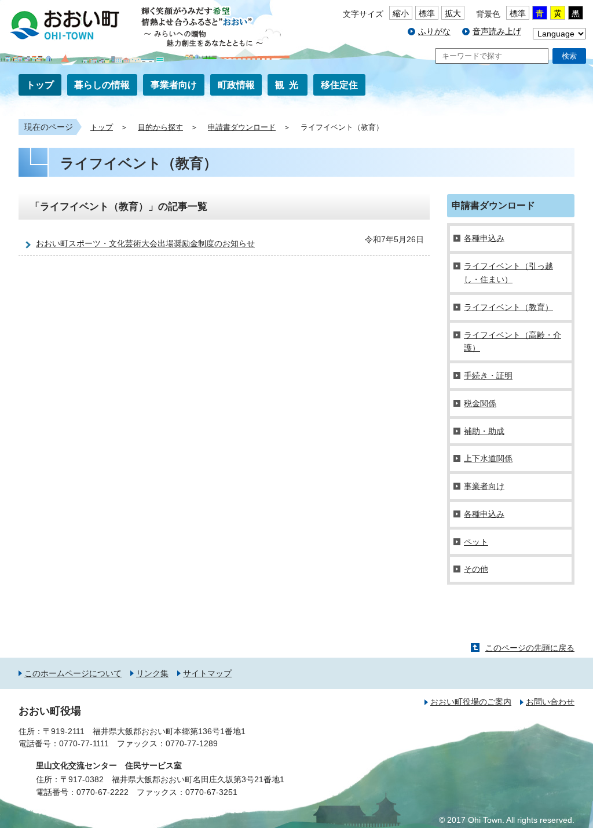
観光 (289, 85)
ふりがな (434, 31)
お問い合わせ (550, 701)
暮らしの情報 (102, 85)
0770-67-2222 (102, 792)
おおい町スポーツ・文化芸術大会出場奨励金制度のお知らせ (145, 243)
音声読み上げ (497, 31)
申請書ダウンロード (242, 127)
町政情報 (236, 85)
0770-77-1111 (84, 743)
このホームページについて (73, 673)
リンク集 (152, 673)
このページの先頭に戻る (529, 647)
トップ (40, 85)
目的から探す (160, 127)
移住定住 (339, 85)
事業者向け (174, 85)
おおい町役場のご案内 (470, 701)
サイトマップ (207, 673)
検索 (569, 56)
